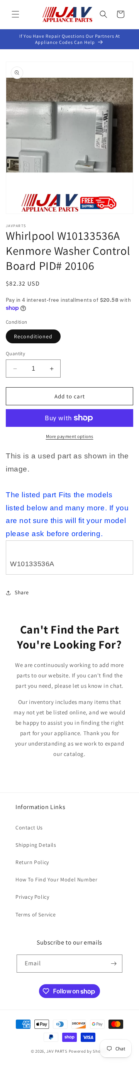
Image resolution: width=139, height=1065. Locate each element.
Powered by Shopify (88, 1051)
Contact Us (29, 827)
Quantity (15, 353)
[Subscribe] (113, 964)
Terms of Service (35, 914)
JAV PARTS (56, 1051)
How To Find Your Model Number (56, 879)
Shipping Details (35, 844)
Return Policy (32, 862)
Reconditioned (33, 336)
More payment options (69, 436)
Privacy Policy (32, 896)
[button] (15, 14)
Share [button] (22, 592)
